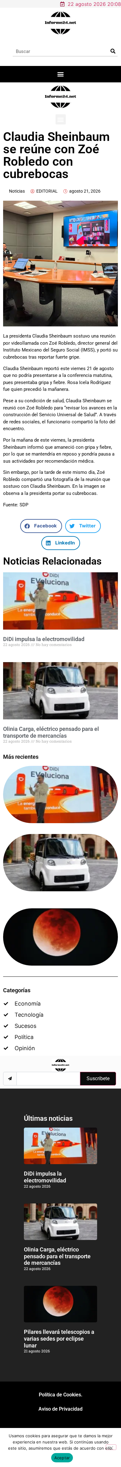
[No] (111, 1447)
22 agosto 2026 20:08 (94, 4)
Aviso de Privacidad (60, 1409)
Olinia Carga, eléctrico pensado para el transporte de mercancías (51, 732)
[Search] (113, 51)
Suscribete (98, 1078)
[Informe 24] (61, 22)
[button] (61, 74)
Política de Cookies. (61, 1395)
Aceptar (62, 1457)
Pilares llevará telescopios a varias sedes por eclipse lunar (59, 1338)
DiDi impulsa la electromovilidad (43, 639)
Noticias (17, 191)
